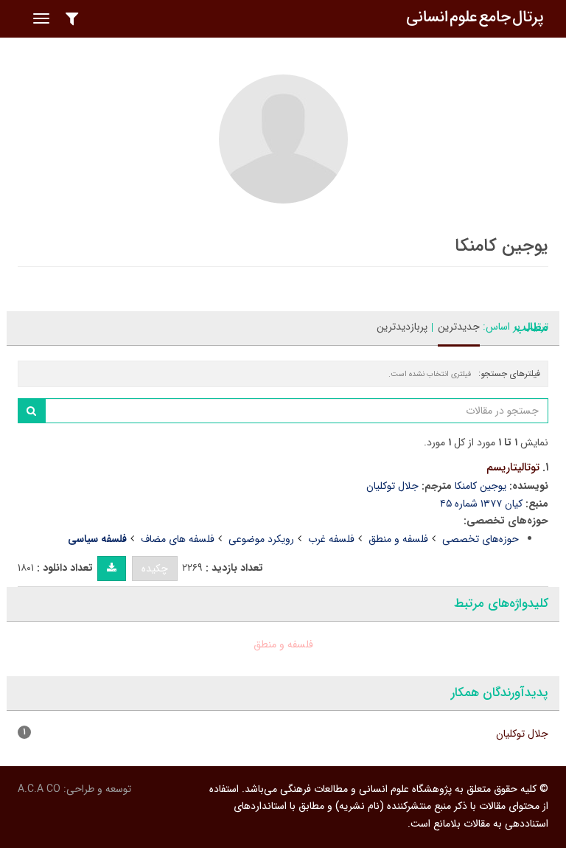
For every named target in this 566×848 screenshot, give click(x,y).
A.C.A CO (39, 789)
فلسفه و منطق (398, 539)
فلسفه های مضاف (177, 539)
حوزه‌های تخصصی (480, 539)
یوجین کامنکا (480, 486)
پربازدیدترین (402, 327)
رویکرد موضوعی (261, 539)
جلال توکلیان (392, 486)
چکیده (155, 568)
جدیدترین (459, 327)
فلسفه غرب (331, 539)
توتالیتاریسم (512, 467)
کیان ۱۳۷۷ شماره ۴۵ (481, 504)
